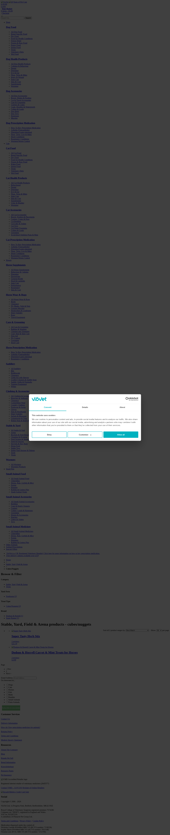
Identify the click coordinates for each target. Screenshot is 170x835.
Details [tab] (85, 407)
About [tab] (122, 407)
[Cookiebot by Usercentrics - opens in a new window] (127, 399)
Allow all (121, 435)
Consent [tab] (47, 407)
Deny (49, 435)
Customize (83, 435)
